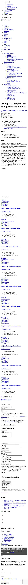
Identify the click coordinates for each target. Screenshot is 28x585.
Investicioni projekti (8, 535)
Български (6, 31)
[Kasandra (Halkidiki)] (6, 483)
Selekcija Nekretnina (12, 85)
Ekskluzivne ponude (9, 537)
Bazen (9, 467)
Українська (7, 45)
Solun (5, 110)
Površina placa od (5, 462)
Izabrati (3, 472)
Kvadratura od (4, 448)
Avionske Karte (11, 98)
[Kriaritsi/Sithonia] (6, 486)
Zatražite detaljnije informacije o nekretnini (12, 413)
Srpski (5, 42)
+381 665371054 (8, 10)
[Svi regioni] (6, 482)
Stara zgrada (19, 469)
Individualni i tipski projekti (13, 67)
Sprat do (3, 453)
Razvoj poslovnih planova (13, 81)
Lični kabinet (7, 541)
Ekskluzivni (16, 471)
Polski (5, 41)
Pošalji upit (18, 422)
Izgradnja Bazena (11, 77)
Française (6, 36)
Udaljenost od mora (5, 461)
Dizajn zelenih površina (12, 70)
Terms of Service (4, 417)
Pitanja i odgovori (11, 60)
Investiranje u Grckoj (12, 80)
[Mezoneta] (6, 436)
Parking (17, 466)
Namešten (23, 466)
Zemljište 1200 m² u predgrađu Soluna (11, 346)
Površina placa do (5, 464)
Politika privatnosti (10, 422)
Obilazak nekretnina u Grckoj (14, 88)
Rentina (22, 110)
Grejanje (4, 467)
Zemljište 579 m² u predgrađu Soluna (10, 326)
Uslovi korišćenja (8, 540)
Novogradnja (4, 469)
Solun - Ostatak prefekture (13, 110)
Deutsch (6, 34)
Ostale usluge (7, 84)
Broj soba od (4, 454)
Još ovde (12, 552)
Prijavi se (4, 487)
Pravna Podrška (11, 95)
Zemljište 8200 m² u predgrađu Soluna (11, 246)
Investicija (6, 78)
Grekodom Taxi (11, 99)
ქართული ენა (8, 38)
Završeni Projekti (11, 74)
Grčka (2, 110)
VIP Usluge (10, 91)
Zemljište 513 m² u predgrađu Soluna (10, 306)
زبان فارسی (7, 39)
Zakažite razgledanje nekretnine (8, 415)
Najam (8, 97)
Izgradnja (9, 64)
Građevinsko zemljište (6, 471)
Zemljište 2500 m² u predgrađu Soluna (11, 385)
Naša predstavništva (12, 7)
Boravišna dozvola (11, 56)
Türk (5, 44)
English (5, 25)
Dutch (5, 35)
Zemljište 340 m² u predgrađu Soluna (10, 228)
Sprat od (3, 451)
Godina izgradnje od (6, 458)
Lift (3, 466)
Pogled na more (10, 466)
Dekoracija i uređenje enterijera (14, 76)
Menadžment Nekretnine (13, 87)
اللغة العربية (7, 47)
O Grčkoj (9, 55)
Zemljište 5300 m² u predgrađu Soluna (11, 365)
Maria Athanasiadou (6, 399)
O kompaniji (10, 4)
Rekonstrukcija (10, 71)
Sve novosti (6, 508)
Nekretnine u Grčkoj (9, 53)
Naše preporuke (8, 534)
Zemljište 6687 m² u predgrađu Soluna (11, 286)
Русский (6, 28)
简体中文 (6, 32)
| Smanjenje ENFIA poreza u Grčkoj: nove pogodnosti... (14, 506)
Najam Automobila (11, 90)
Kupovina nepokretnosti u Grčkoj (15, 59)
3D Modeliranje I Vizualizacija (14, 73)
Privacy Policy (22, 416)
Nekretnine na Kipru (9, 62)
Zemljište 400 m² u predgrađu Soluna (10, 208)
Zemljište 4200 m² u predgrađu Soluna (11, 266)
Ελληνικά (6, 26)
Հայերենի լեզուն (9, 29)
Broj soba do (4, 456)
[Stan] (6, 434)
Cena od (3, 445)
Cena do (3, 446)
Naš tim (9, 6)
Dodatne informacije (12, 57)
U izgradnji (11, 469)
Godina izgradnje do (6, 459)
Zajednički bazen (17, 467)
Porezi (8, 83)
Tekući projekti (10, 69)
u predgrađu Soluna (5, 211)
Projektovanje (10, 66)
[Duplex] (6, 435)
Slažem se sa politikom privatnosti (9, 578)
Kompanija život (11, 9)
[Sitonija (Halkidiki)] (6, 484)
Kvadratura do (4, 450)
